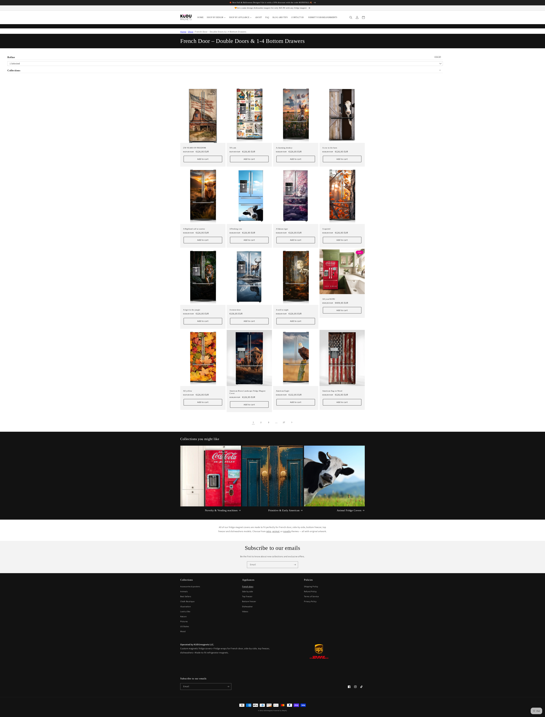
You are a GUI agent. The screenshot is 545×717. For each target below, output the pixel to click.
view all (438, 57)
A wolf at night (282, 310)
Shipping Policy (311, 586)
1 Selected (15, 63)
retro (268, 531)
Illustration (185, 606)
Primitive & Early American (284, 510)
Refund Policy (310, 591)
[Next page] (292, 422)
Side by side (247, 591)
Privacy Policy (310, 601)
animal (275, 531)
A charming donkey (284, 148)
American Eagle (282, 391)
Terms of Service (311, 596)
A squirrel (326, 229)
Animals (184, 591)
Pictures (184, 621)
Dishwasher (247, 606)
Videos (245, 611)
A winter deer (235, 310)
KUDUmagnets (268, 710)
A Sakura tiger (282, 229)
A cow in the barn (329, 148)
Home (183, 31)
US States (184, 626)
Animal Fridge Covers (349, 510)
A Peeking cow (235, 229)
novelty (287, 531)
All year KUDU (328, 299)
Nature (183, 616)
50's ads (232, 148)
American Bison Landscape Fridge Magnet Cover (247, 392)
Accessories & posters (190, 586)
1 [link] (253, 422)
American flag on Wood (332, 391)
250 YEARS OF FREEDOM (194, 148)
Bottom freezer (249, 601)
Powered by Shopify (280, 710)
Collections (13, 70)
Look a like (185, 611)
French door (247, 586)
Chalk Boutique (187, 601)
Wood (182, 631)
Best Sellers (185, 596)
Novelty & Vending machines (221, 510)
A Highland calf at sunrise (194, 229)
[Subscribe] (295, 564)
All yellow (187, 391)
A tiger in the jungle (191, 310)
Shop (190, 31)
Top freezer (247, 596)
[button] (351, 17)
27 (284, 422)
